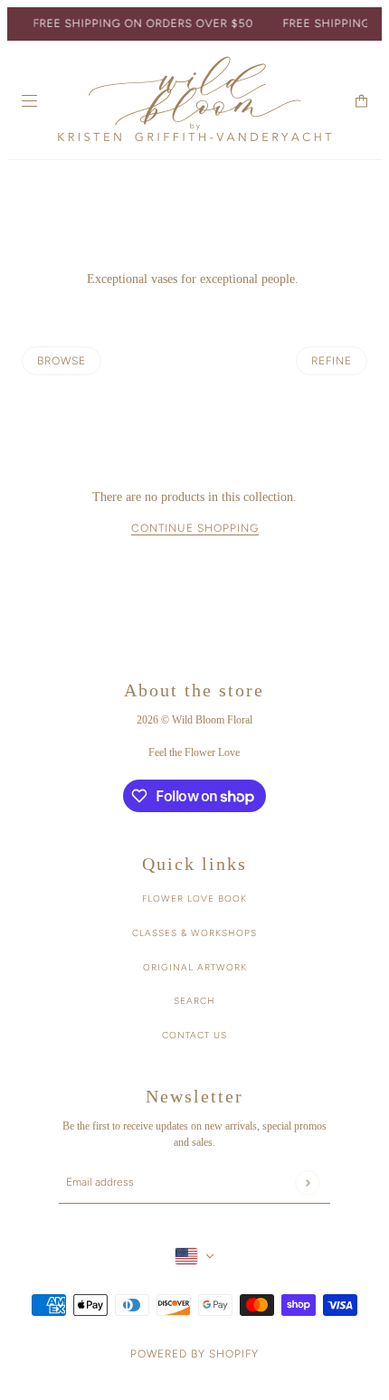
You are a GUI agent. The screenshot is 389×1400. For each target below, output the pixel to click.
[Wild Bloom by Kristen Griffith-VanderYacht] (194, 100)
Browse (61, 361)
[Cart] (361, 101)
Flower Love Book (194, 898)
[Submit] (307, 1182)
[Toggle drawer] (29, 101)
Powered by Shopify (194, 1354)
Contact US (194, 1035)
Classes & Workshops (194, 933)
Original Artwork (195, 967)
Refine (331, 361)
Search (194, 1001)
